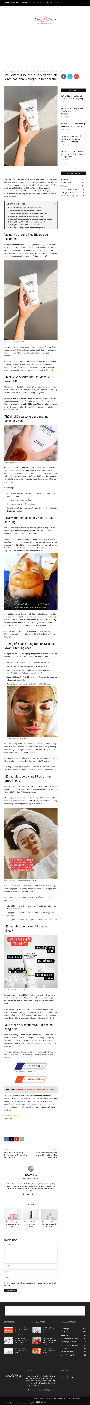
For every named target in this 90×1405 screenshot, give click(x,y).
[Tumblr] (37, 1194)
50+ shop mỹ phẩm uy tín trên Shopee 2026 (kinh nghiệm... (21, 1330)
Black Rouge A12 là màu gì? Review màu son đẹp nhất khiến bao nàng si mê (15, 1155)
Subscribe (76, 74)
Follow (70, 74)
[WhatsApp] (22, 1139)
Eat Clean (49, 3)
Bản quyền (49, 1398)
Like (63, 74)
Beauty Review (24, 3)
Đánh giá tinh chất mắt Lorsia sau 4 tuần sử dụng (31, 1224)
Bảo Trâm (31, 1175)
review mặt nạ (9, 191)
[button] (83, 3)
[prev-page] (28, 1230)
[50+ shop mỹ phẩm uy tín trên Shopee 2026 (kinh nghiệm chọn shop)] (8, 1330)
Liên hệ (56, 3)
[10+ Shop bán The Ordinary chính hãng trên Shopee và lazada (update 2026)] (8, 1340)
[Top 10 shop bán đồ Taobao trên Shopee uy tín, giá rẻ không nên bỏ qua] (36, 1351)
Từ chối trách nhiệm (60, 1398)
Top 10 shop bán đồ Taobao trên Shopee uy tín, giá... (49, 1351)
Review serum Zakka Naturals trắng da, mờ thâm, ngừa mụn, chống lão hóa (73, 154)
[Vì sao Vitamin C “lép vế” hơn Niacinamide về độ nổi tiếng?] (49, 1214)
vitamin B (17, 470)
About (36, 1398)
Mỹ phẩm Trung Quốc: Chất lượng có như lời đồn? (12, 1224)
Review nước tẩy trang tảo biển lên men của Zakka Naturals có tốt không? (71, 139)
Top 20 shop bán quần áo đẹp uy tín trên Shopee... (49, 1330)
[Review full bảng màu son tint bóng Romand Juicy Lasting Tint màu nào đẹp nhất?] (36, 1340)
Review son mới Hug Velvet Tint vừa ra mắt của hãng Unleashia (72, 111)
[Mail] (29, 1194)
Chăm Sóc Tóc (37, 3)
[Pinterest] (16, 1139)
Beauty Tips (14, 3)
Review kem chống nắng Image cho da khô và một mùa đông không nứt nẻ (46, 1155)
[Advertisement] (45, 43)
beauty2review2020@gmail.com (45, 1390)
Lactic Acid (12, 473)
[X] (11, 1139)
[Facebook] (6, 1139)
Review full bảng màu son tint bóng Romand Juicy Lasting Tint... (49, 1340)
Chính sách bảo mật (74, 1398)
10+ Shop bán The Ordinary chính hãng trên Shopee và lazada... (22, 1340)
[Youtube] (72, 1377)
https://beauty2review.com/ (31, 1178)
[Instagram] (67, 1377)
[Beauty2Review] (45, 18)
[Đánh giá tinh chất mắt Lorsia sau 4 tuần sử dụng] (31, 1214)
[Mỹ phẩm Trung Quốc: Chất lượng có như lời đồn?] (12, 1214)
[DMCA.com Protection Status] (40, 1403)
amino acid (8, 470)
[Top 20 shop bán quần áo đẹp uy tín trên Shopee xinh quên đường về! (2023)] (36, 1330)
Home (7, 3)
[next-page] (32, 1230)
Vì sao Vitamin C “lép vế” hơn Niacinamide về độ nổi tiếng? (49, 1224)
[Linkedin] (25, 1194)
